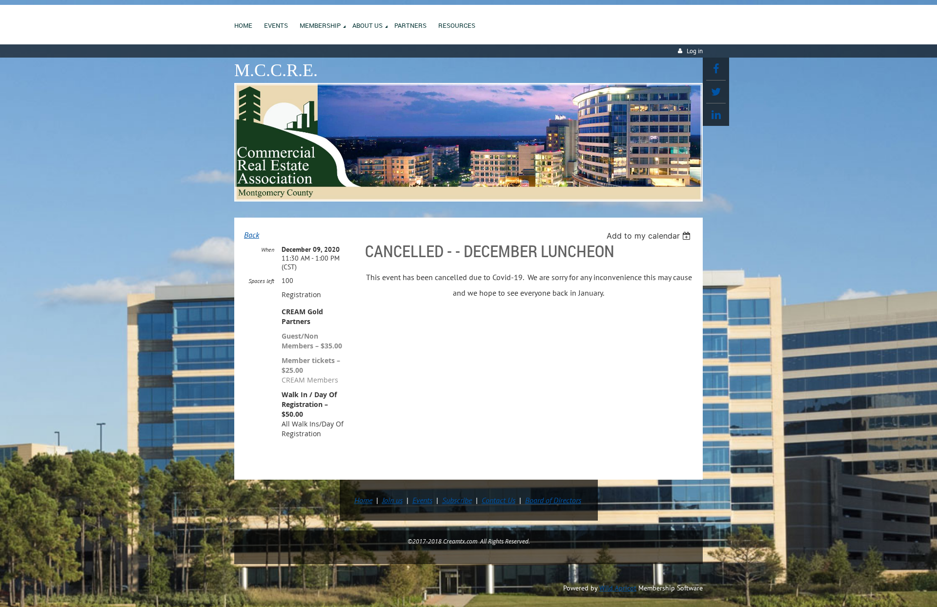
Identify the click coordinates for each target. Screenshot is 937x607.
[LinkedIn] (716, 114)
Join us (392, 500)
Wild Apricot (617, 588)
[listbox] (650, 236)
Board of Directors (553, 500)
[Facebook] (716, 69)
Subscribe (457, 500)
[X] (716, 92)
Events (422, 500)
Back (251, 235)
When (267, 249)
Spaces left (261, 280)
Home (363, 500)
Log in (695, 51)
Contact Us (498, 500)
